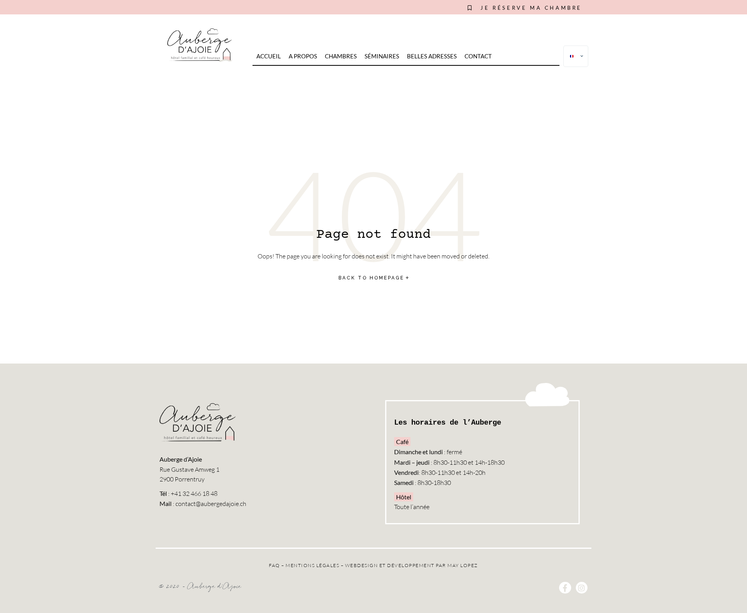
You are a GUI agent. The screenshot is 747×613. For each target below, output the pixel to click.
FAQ (274, 565)
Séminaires (382, 56)
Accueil (268, 56)
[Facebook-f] (565, 588)
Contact (478, 56)
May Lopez (462, 565)
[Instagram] (581, 588)
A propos (303, 56)
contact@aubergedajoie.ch (210, 504)
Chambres (341, 56)
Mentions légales (312, 565)
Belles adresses (432, 56)
